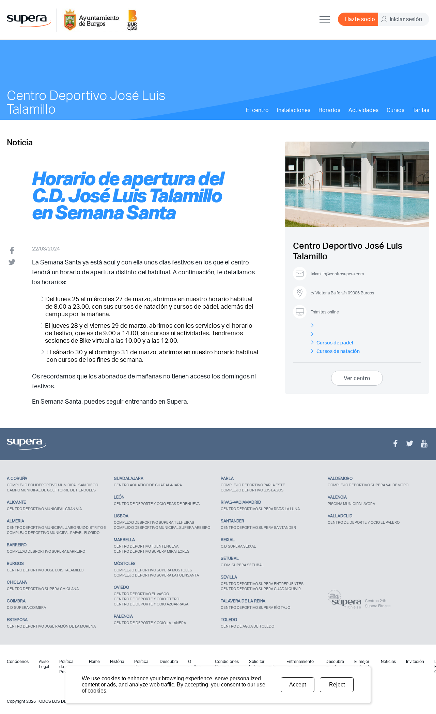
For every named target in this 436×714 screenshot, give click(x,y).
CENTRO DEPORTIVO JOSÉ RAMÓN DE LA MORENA (51, 626)
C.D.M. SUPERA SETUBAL (242, 565)
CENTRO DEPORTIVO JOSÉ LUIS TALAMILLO (45, 570)
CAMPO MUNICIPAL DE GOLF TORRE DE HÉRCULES (51, 490)
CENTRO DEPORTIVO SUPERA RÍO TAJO (255, 607)
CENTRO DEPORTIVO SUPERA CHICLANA (43, 588)
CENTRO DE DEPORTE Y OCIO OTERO (146, 599)
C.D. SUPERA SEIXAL (238, 546)
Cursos (395, 110)
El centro (257, 110)
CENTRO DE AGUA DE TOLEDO (247, 626)
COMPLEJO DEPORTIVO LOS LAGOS (252, 490)
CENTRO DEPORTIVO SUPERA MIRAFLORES (151, 551)
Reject (337, 684)
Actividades (363, 110)
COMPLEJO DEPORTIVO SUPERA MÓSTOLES (153, 570)
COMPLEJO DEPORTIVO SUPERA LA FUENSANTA (156, 575)
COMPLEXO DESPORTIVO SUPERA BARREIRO (46, 551)
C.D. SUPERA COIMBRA (26, 607)
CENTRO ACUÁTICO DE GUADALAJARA (148, 485)
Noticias (388, 661)
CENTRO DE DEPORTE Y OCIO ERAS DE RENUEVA (157, 503)
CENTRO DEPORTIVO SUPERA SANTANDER (258, 527)
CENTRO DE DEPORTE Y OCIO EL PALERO (364, 522)
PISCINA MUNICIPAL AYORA (351, 503)
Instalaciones (293, 110)
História (117, 661)
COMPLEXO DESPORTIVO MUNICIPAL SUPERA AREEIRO (162, 527)
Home (94, 661)
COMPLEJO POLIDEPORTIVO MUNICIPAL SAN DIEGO (52, 485)
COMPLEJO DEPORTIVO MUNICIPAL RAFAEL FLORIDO (53, 532)
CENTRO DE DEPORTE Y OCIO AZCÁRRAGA (151, 604)
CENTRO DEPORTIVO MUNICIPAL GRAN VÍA (44, 508)
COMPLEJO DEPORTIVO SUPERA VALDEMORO (368, 485)
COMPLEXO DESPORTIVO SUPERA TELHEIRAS (154, 522)
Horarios (329, 110)
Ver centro (357, 378)
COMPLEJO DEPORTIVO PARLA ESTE (253, 485)
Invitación (415, 661)
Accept (297, 684)
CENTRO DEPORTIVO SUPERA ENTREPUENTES (262, 583)
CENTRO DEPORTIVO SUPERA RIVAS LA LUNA (260, 508)
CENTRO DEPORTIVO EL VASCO (141, 593)
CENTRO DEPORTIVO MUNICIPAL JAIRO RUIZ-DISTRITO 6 (56, 527)
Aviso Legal (44, 664)
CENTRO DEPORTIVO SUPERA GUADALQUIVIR (261, 588)
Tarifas (420, 110)
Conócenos (18, 661)
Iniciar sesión (406, 19)
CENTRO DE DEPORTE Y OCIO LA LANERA (150, 622)
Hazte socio (360, 19)
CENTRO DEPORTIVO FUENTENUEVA (146, 546)
